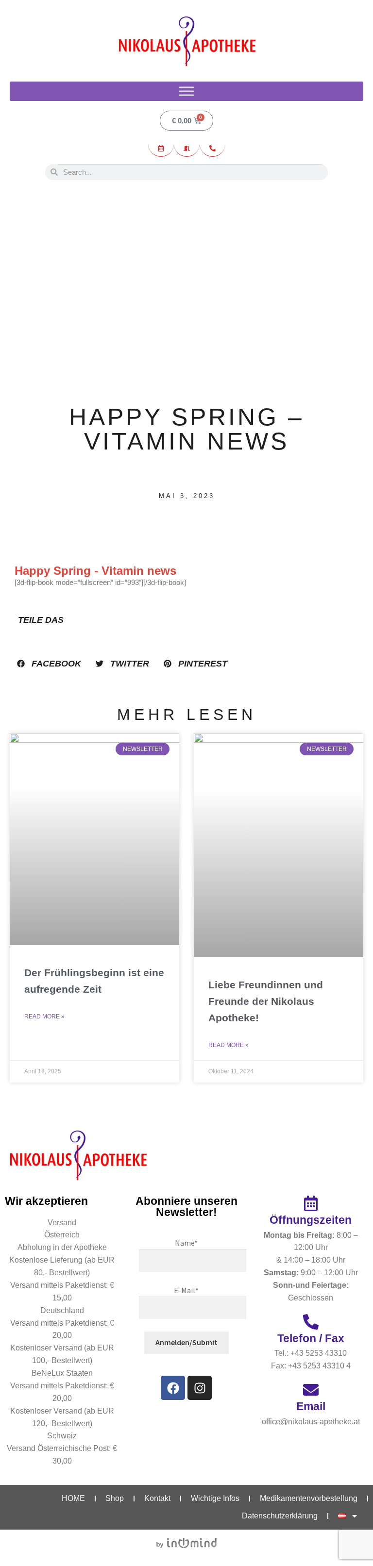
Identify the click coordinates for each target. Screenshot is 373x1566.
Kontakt (157, 1498)
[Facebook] (173, 1388)
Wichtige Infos (215, 1498)
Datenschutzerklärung (280, 1516)
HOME (73, 1498)
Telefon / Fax (310, 1338)
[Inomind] (186, 1542)
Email (310, 1406)
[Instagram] (199, 1388)
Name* (186, 1243)
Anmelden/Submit (186, 1342)
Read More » (44, 1016)
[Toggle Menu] (186, 91)
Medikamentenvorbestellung (308, 1498)
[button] (49, 663)
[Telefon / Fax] (311, 1322)
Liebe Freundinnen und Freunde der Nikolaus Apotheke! (265, 1001)
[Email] (311, 1390)
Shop (114, 1498)
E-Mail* (186, 1290)
